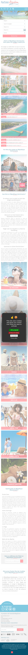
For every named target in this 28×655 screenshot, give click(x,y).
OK (12, 652)
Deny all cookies (14, 332)
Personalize (14, 335)
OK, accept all (14, 330)
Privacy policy (14, 338)
